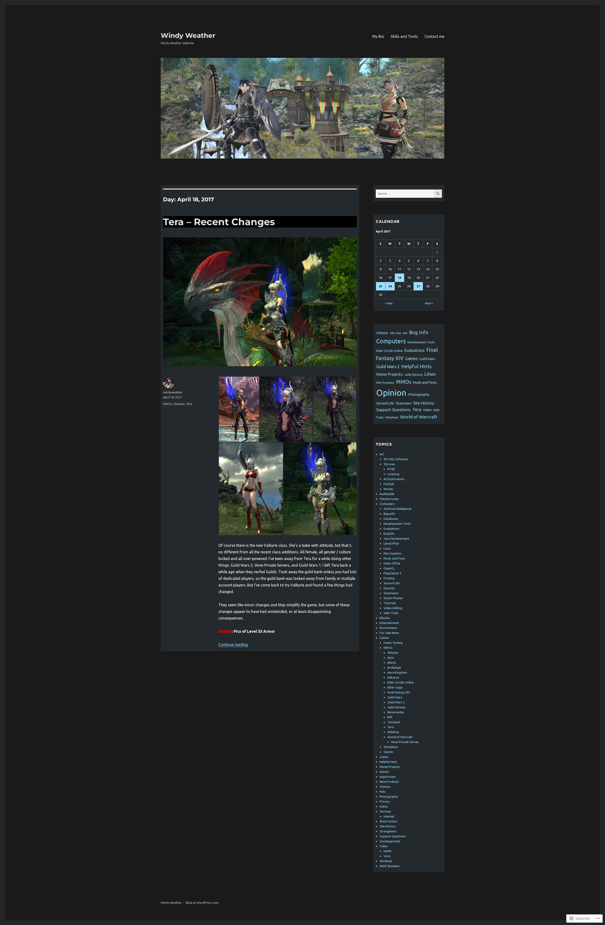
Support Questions (393, 409)
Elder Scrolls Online (389, 350)
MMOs (167, 403)
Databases (391, 518)
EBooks (385, 618)
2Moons (382, 333)
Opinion (178, 403)
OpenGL (389, 568)
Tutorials (390, 603)
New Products (389, 781)
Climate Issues (389, 498)
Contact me (434, 36)
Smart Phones (393, 598)
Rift (389, 717)
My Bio (378, 36)
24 (390, 286)
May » (429, 303)
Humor (384, 771)
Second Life (385, 403)
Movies (388, 488)
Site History (423, 403)
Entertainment (389, 622)
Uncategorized (390, 841)
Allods (391, 662)
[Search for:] (405, 193)
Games (411, 358)
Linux (430, 374)
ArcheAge (394, 667)
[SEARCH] (438, 193)
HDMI (387, 851)
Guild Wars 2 (388, 366)
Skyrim (388, 751)
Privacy (384, 801)
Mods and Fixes (425, 382)
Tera (189, 403)
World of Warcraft (418, 416)
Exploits (389, 533)
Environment (388, 627)
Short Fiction (388, 821)
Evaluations (414, 350)
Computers (391, 341)
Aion (390, 657)
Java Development (396, 538)
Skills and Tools (404, 36)
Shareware (403, 403)
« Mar (389, 303)
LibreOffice (391, 543)
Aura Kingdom (397, 672)
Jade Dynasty (413, 374)
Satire (384, 806)
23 (380, 286)
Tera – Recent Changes (219, 222)
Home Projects (389, 374)
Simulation (391, 747)
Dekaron (393, 677)
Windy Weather (188, 35)
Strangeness (388, 831)
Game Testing (393, 642)
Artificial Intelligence (397, 508)
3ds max (395, 333)
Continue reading (233, 644)
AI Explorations (394, 479)
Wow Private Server (405, 742)
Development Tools (421, 342)
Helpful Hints (416, 366)
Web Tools (391, 613)
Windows (391, 417)
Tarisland (393, 722)
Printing (389, 578)
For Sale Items (389, 632)
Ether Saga (394, 687)
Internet (389, 816)
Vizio (387, 856)
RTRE (391, 469)
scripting (393, 474)
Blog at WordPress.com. (202, 902)
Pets (383, 791)
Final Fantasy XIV (398, 692)
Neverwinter (395, 712)
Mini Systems (385, 382)
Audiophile (387, 493)
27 (418, 286)
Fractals (389, 484)
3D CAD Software (396, 459)
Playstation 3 (392, 573)
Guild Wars (427, 359)
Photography (418, 394)
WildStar (393, 732)
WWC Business (390, 866)
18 (399, 277)
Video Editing (393, 608)
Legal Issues (388, 776)
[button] (238, 409)
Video (427, 410)
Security (389, 588)
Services (385, 811)
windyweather (172, 392)
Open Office (392, 563)
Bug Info (418, 332)
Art (405, 333)
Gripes (384, 756)
